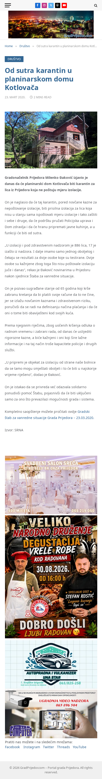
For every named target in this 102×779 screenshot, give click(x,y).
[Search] (95, 5)
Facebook (12, 747)
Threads (63, 747)
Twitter (48, 747)
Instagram (31, 747)
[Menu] (8, 5)
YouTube (79, 747)
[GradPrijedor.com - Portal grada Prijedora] (51, 37)
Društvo (14, 59)
